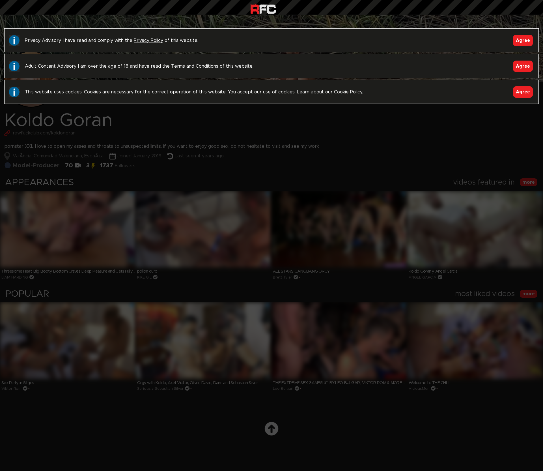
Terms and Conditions (194, 66)
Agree (523, 40)
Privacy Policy (148, 40)
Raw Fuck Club (263, 8)
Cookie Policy (348, 92)
